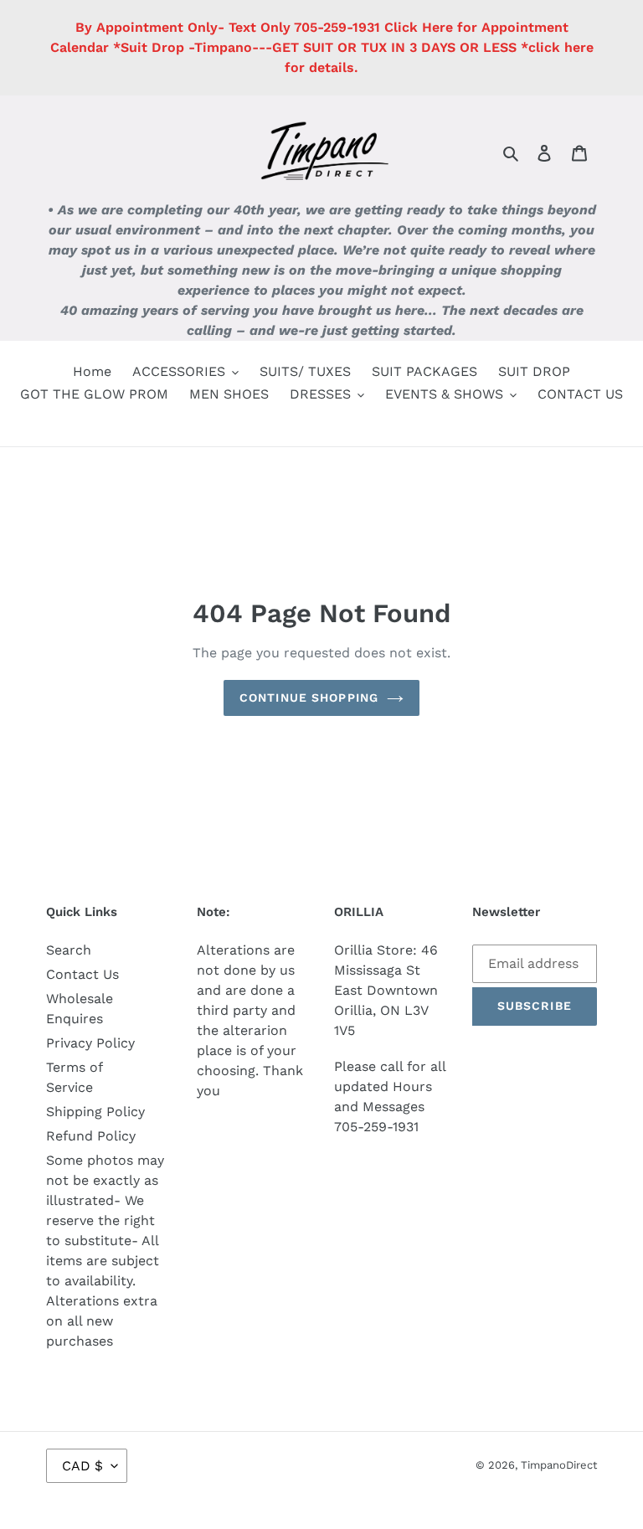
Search (68, 950)
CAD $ (82, 1466)
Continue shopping (308, 697)
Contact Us (82, 974)
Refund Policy (91, 1136)
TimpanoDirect (559, 1465)
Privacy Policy (90, 1043)
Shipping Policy (95, 1112)
